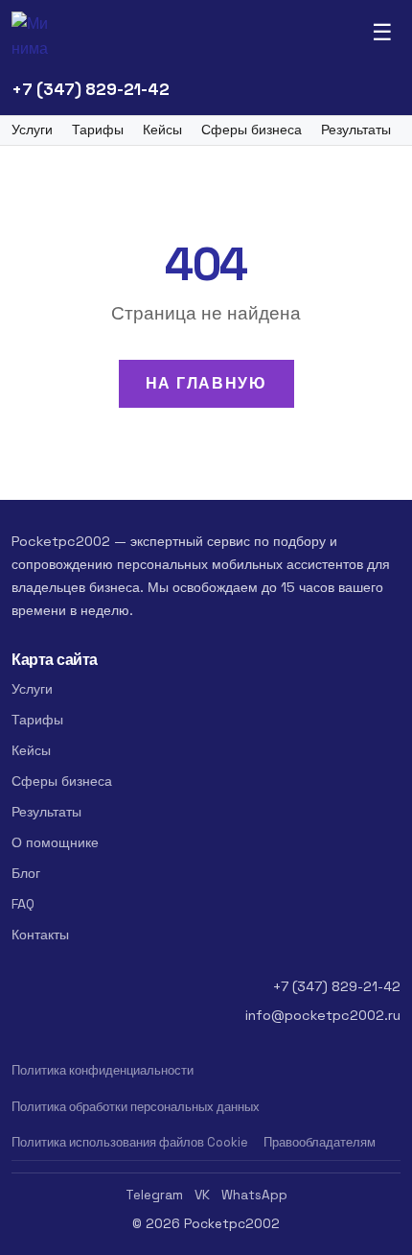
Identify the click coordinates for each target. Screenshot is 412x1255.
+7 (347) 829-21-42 (90, 89)
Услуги (32, 130)
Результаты (356, 130)
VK (202, 1195)
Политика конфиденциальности (102, 1070)
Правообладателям (319, 1142)
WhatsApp (254, 1195)
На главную (206, 383)
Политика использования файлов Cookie (129, 1142)
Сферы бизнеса (251, 130)
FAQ (22, 903)
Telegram (154, 1195)
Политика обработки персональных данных (135, 1107)
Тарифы (98, 130)
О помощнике (55, 842)
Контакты (40, 934)
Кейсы (162, 130)
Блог (25, 873)
